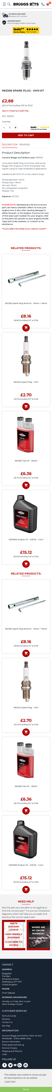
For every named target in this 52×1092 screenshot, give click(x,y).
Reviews (24, 144)
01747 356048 (8, 993)
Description (9, 144)
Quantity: (6, 121)
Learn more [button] (10, 1081)
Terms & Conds (9, 1016)
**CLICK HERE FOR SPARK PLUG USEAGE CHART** (24, 229)
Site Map (6, 1026)
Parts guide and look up (13, 1045)
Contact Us (7, 1022)
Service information (11, 1041)
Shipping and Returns (12, 1051)
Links (4, 1054)
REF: (4, 116)
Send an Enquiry (9, 1048)
